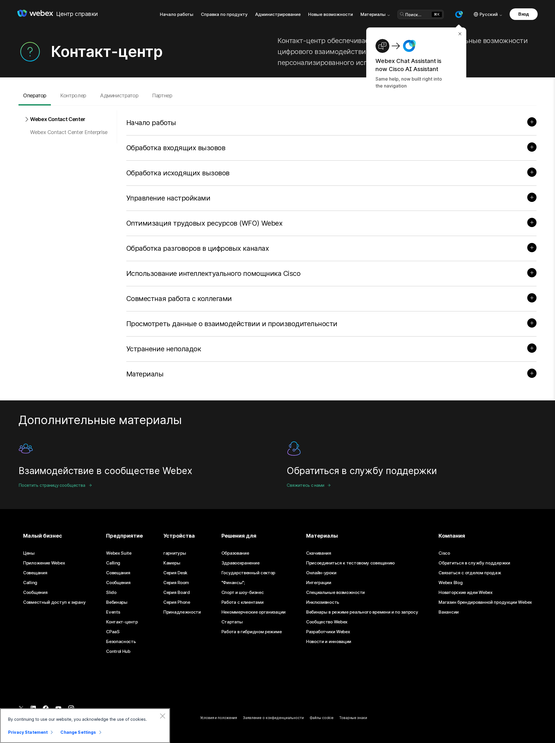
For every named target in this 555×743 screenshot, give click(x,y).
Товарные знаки (353, 718)
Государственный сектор (248, 573)
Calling (30, 583)
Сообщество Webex (326, 622)
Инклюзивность (322, 602)
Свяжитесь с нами (305, 485)
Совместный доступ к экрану (54, 602)
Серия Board (176, 592)
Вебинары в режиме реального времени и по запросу (362, 612)
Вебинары (116, 602)
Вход (523, 14)
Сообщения (35, 592)
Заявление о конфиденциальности (273, 718)
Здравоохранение (240, 563)
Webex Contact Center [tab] (57, 119)
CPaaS (113, 632)
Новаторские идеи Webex (465, 592)
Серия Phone (176, 602)
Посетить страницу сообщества (51, 485)
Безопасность (121, 642)
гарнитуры (174, 553)
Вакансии (449, 612)
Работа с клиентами (242, 602)
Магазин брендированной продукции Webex (485, 602)
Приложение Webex (44, 563)
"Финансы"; (233, 583)
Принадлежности (182, 612)
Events (113, 612)
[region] (85, 725)
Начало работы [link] (176, 14)
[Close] (162, 716)
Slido (111, 592)
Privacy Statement (28, 732)
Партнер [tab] (162, 95)
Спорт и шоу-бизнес (242, 592)
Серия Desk (175, 573)
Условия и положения (218, 718)
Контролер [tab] (73, 95)
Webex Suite (119, 553)
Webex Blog (450, 583)
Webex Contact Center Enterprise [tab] (69, 132)
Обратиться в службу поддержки (474, 563)
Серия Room (176, 583)
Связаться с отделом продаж (470, 573)
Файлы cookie (322, 718)
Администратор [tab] (119, 95)
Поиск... (413, 14)
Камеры (171, 563)
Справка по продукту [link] (224, 14)
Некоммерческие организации (253, 612)
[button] (458, 14)
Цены (29, 553)
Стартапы (232, 622)
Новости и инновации (328, 642)
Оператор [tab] (34, 95)
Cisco (444, 553)
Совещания (35, 573)
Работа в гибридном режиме (251, 632)
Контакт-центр (122, 622)
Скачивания (318, 553)
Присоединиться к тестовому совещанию (350, 563)
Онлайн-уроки (321, 573)
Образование (235, 553)
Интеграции (318, 583)
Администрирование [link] (278, 14)
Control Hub (118, 651)
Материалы (373, 14)
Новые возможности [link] (330, 14)
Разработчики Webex (328, 632)
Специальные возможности (335, 592)
